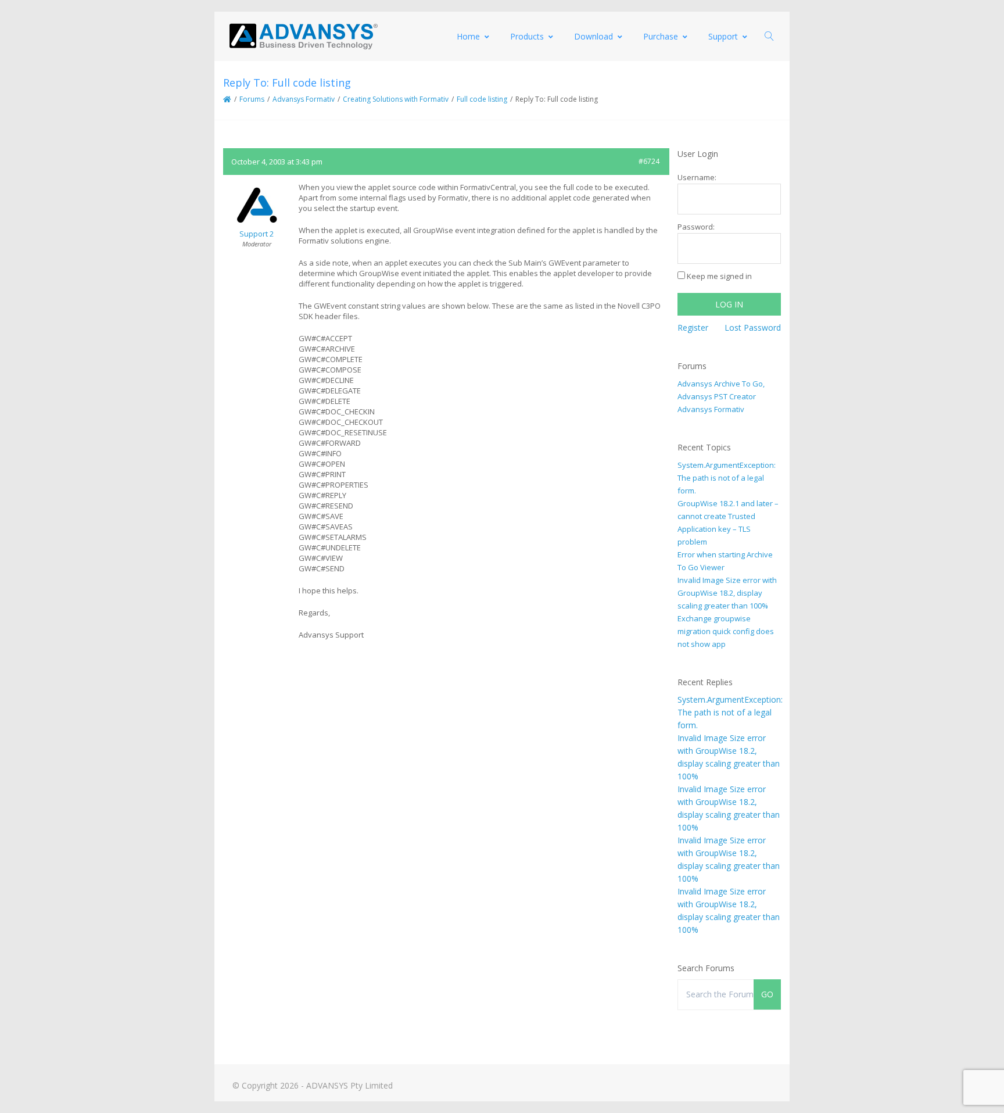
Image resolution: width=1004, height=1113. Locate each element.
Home (468, 36)
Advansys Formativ (303, 99)
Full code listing (482, 99)
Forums (251, 99)
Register (692, 327)
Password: (696, 226)
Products (527, 36)
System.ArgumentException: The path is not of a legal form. (726, 478)
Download (593, 36)
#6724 (649, 161)
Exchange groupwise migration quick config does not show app (725, 631)
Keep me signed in (719, 276)
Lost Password (753, 327)
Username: (696, 177)
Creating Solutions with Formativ (396, 99)
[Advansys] (303, 36)
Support (723, 36)
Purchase (660, 36)
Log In (729, 304)
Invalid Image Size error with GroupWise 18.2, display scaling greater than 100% (727, 593)
